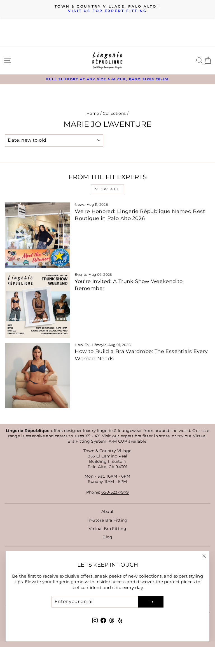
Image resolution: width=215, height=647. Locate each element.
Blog (107, 537)
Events (81, 274)
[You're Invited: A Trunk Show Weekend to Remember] (37, 305)
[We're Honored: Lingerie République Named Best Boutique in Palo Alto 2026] (37, 235)
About (107, 511)
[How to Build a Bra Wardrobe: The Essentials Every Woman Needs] (37, 375)
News (80, 204)
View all (107, 189)
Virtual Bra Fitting (107, 528)
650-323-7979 (115, 492)
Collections (114, 113)
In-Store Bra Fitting (107, 520)
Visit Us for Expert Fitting (107, 11)
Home (93, 113)
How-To (82, 345)
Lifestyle (99, 345)
